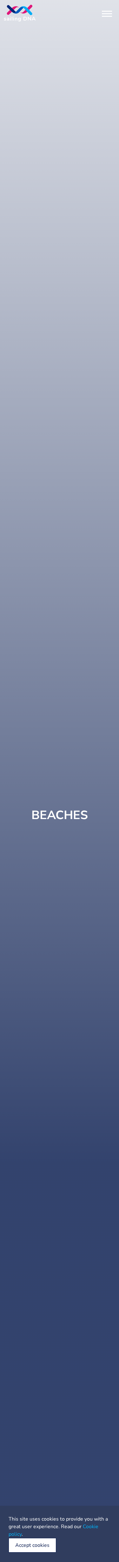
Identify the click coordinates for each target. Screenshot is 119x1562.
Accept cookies (32, 1545)
